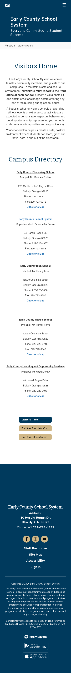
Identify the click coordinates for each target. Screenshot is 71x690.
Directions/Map (35, 206)
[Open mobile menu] (64, 5)
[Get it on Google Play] (35, 646)
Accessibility (35, 561)
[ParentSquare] (36, 636)
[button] (7, 5)
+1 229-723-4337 (41, 527)
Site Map (35, 554)
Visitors (9, 45)
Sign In (35, 567)
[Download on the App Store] (35, 656)
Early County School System (35, 219)
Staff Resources (36, 548)
